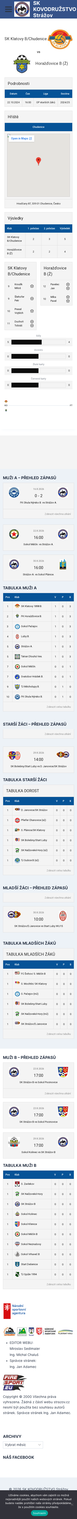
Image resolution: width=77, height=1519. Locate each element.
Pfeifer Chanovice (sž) (33, 820)
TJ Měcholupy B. (30, 686)
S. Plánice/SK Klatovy (33, 830)
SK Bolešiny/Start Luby (34, 840)
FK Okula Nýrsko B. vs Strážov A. (38, 502)
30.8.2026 (38, 561)
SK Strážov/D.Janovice (34, 1023)
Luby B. (25, 636)
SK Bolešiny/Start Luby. (34, 1003)
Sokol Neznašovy (31, 1244)
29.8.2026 (38, 752)
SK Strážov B (28, 1203)
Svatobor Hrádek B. (32, 676)
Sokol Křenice (29, 1224)
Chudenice (38, 127)
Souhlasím (39, 1513)
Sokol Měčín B (29, 1234)
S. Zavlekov (27, 1183)
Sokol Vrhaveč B (30, 1254)
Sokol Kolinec (29, 1214)
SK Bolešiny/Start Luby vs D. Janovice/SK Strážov (39, 766)
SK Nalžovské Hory (32, 1193)
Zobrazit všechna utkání (58, 514)
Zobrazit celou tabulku (59, 707)
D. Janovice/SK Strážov (34, 810)
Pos (8, 597)
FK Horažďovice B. (31, 616)
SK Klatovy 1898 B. (31, 606)
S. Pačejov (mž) (29, 993)
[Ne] (72, 1505)
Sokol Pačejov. (29, 626)
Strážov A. (27, 646)
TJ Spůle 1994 (29, 1274)
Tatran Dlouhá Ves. (31, 656)
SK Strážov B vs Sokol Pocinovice (38, 1082)
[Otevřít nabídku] (8, 9)
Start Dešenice (29, 1264)
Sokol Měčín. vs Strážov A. (38, 544)
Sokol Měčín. (28, 666)
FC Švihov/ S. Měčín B (33, 973)
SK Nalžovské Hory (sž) (34, 850)
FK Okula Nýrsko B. (32, 696)
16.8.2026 (38, 489)
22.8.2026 (38, 530)
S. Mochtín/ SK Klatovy (34, 983)
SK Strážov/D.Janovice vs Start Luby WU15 (38, 926)
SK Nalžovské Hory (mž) (34, 1013)
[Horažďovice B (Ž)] (6, 411)
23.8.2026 (38, 1068)
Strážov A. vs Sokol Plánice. (38, 574)
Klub (17, 597)
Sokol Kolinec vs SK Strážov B (38, 1152)
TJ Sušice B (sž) (30, 860)
